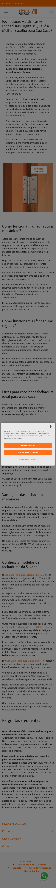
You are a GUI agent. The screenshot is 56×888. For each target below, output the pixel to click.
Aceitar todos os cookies (28, 452)
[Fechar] (51, 426)
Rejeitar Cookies (28, 445)
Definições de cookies (27, 459)
